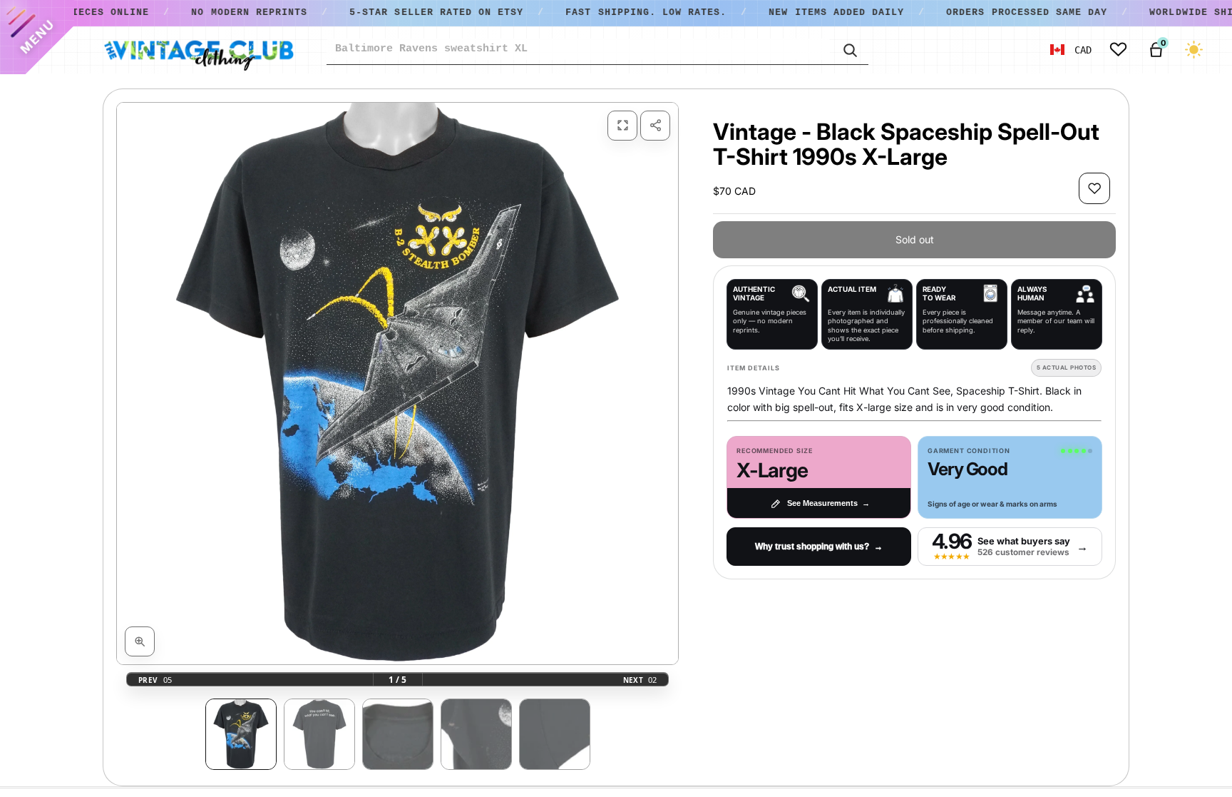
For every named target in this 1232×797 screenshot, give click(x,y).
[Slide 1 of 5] (241, 734)
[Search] (849, 49)
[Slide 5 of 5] (554, 734)
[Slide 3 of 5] (397, 734)
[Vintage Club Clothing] (198, 49)
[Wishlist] (1118, 49)
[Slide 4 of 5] (476, 734)
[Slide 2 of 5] (319, 734)
